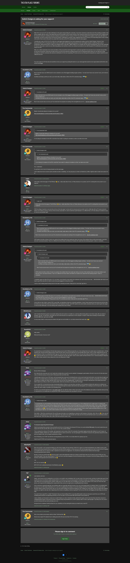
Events (34, 10)
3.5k (28, 81)
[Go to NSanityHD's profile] (28, 449)
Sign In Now (65, 538)
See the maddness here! (91, 101)
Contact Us (68, 558)
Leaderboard (53, 10)
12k (28, 379)
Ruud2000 (27, 329)
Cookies (74, 558)
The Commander (27, 108)
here (41, 63)
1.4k (28, 456)
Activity (34, 7)
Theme (55, 558)
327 (28, 190)
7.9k (28, 484)
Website (23, 7)
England (27, 384)
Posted (39, 30)
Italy (27, 459)
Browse (29, 7)
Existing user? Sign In (104, 2)
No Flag (27, 191)
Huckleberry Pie (27, 69)
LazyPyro (28, 382)
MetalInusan (27, 311)
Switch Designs (31, 22)
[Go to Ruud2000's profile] (28, 334)
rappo (27, 178)
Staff (39, 10)
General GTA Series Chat (41, 24)
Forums (28, 10)
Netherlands (27, 342)
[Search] (107, 7)
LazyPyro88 (28, 380)
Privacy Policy (62, 558)
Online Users (45, 10)
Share (95, 23)
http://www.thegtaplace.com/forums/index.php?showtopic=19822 (48, 113)
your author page (56, 389)
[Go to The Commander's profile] (28, 113)
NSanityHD (27, 444)
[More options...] (107, 30)
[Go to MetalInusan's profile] (28, 316)
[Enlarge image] (85, 76)
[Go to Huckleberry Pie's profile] (28, 75)
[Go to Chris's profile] (28, 373)
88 (28, 41)
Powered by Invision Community (65, 561)
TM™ (27, 473)
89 (28, 322)
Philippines (27, 82)
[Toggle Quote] (36, 92)
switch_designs (28, 43)
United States (27, 44)
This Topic (102, 7)
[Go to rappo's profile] (28, 183)
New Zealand (27, 121)
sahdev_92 (28, 486)
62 (28, 119)
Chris (27, 368)
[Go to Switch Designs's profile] (23, 23)
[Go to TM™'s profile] (28, 478)
